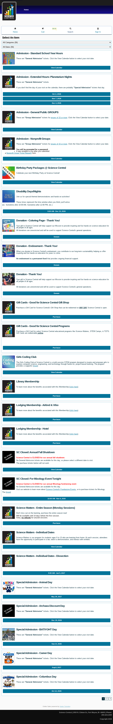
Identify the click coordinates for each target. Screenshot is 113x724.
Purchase (56, 317)
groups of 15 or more (59, 118)
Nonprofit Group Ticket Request (19, 153)
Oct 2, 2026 (56, 94)
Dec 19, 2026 (57, 620)
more (35, 366)
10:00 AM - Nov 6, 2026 (57, 499)
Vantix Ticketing (65, 706)
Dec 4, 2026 (56, 103)
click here (74, 387)
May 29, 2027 (56, 597)
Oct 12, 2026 (56, 691)
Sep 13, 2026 (57, 644)
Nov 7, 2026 (56, 99)
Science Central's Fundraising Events (61, 489)
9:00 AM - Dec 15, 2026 (57, 211)
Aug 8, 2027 (56, 667)
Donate (56, 237)
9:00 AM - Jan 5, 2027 (56, 573)
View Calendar (56, 68)
